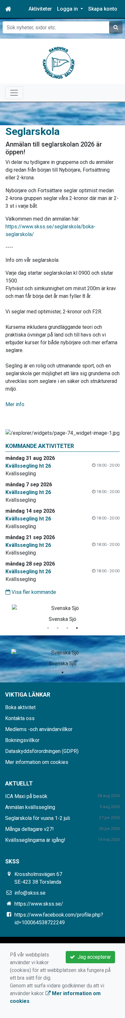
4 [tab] (77, 628)
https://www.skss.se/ (38, 904)
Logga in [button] (68, 9)
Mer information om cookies (36, 762)
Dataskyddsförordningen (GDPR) (42, 751)
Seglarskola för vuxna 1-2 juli (37, 818)
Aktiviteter (40, 9)
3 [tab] (67, 628)
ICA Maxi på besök (26, 796)
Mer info (14, 404)
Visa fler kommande (33, 592)
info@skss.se (30, 893)
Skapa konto (102, 9)
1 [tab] (48, 628)
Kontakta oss (20, 718)
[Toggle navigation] (14, 92)
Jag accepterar (93, 957)
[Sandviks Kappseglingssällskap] (58, 62)
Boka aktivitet (20, 707)
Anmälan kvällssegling (30, 807)
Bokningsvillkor (22, 740)
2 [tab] (57, 628)
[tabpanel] (62, 612)
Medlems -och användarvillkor (38, 729)
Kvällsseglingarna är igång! (35, 840)
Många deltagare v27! (29, 829)
